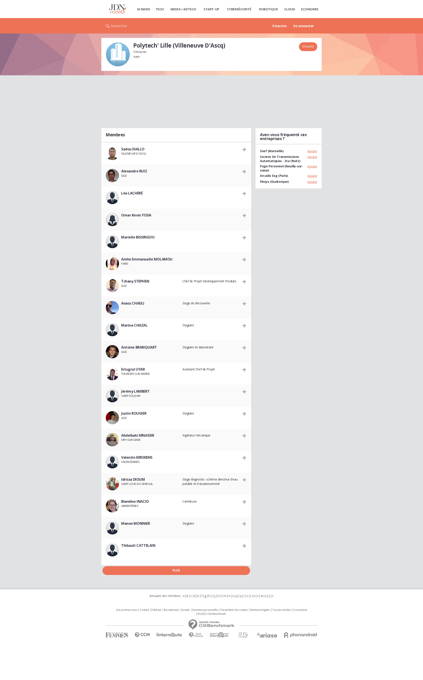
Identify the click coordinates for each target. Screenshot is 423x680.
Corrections (300, 610)
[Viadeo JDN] (243, 635)
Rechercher (119, 26)
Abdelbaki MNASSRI (137, 435)
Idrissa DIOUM (133, 479)
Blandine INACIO (135, 501)
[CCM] (142, 635)
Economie (309, 9)
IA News (143, 9)
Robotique (268, 9)
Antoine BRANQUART (139, 347)
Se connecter (303, 26)
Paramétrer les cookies (234, 610)
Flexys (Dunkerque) (274, 181)
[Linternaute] (169, 635)
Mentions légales (260, 610)
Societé (185, 610)
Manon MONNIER (135, 523)
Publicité (156, 610)
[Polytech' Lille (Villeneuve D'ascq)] (118, 54)
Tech (160, 9)
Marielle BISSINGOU (137, 237)
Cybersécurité (239, 9)
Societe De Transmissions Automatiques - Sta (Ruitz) (280, 159)
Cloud (289, 9)
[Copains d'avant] (219, 635)
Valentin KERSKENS (136, 457)
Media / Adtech (183, 9)
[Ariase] (267, 635)
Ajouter (312, 151)
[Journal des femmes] (117, 635)
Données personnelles (205, 610)
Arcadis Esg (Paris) (274, 176)
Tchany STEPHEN (135, 281)
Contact (144, 610)
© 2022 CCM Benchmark (211, 613)
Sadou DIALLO (133, 149)
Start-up (211, 9)
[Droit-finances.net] (196, 635)
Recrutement (171, 610)
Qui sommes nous (126, 610)
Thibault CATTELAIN (138, 545)
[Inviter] (244, 149)
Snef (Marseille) (272, 151)
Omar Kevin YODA (136, 215)
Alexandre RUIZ (134, 171)
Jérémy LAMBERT (135, 391)
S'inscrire (279, 26)
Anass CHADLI (132, 303)
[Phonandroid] (300, 635)
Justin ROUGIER (133, 413)
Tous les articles (281, 610)
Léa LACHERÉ (132, 193)
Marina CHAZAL (134, 325)
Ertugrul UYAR (133, 369)
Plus (176, 570)
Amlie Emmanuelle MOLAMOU (147, 259)
